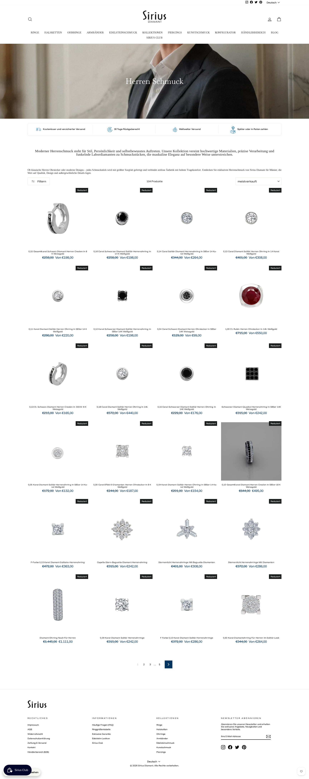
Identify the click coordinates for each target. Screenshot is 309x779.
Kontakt (31, 747)
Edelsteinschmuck (165, 743)
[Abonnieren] (268, 736)
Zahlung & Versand (37, 743)
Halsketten (161, 729)
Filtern (41, 181)
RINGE (35, 32)
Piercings (161, 752)
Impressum (33, 724)
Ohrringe (160, 734)
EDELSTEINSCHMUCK (123, 32)
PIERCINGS (175, 32)
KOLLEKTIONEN (152, 32)
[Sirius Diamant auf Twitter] (237, 747)
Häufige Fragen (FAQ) (102, 724)
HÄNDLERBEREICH (253, 32)
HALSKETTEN (53, 32)
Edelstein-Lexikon (101, 738)
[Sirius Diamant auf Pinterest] (244, 747)
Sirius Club (97, 743)
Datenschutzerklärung (39, 738)
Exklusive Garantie (101, 734)
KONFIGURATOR (225, 32)
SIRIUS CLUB (154, 37)
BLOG (274, 32)
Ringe (159, 724)
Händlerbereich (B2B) (38, 752)
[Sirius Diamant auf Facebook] (230, 747)
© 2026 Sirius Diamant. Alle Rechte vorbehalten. (154, 765)
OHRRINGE (74, 32)
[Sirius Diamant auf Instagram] (223, 747)
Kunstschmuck (163, 747)
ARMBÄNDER (95, 32)
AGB (30, 729)
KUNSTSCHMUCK (198, 32)
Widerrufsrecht (35, 734)
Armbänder (162, 738)
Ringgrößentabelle (101, 729)
